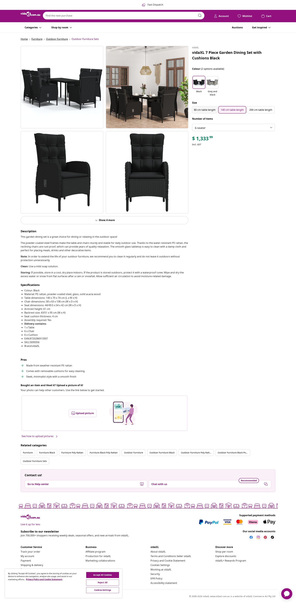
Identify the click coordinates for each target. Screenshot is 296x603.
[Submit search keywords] (199, 15)
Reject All (102, 582)
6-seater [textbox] (200, 128)
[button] (199, 86)
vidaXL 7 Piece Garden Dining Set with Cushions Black (227, 55)
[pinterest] (265, 537)
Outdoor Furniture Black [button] (162, 452)
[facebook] (251, 537)
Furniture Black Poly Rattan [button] (104, 452)
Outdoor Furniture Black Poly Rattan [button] (234, 452)
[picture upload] (123, 413)
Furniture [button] (28, 452)
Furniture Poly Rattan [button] (72, 452)
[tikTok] (272, 537)
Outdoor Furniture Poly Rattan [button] (196, 452)
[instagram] (258, 537)
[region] (63, 583)
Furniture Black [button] (47, 452)
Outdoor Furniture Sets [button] (35, 461)
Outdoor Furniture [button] (133, 452)
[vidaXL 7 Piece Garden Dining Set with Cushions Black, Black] (62, 87)
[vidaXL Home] (30, 14)
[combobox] (123, 15)
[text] (202, 139)
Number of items (202, 118)
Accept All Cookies (102, 575)
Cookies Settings (160, 565)
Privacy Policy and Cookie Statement (44, 579)
